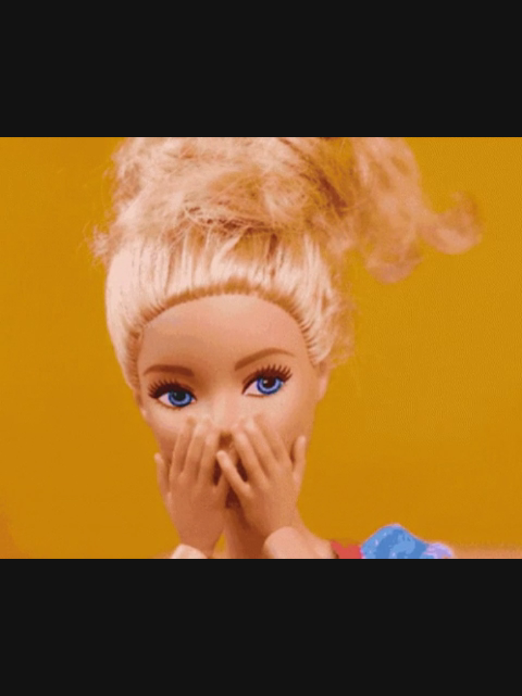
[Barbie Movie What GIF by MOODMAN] (261, 348)
